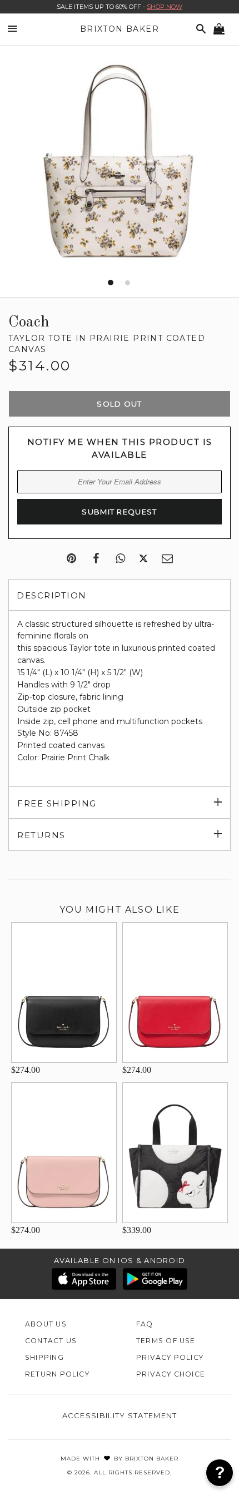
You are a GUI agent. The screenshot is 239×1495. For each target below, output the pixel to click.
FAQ (144, 1324)
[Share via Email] (167, 559)
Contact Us (51, 1340)
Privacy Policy (169, 1357)
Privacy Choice (170, 1374)
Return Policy (57, 1374)
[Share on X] (143, 559)
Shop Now (164, 7)
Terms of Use (166, 1340)
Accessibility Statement (119, 1415)
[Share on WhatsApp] (120, 559)
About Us (46, 1324)
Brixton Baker (119, 29)
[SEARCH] (199, 29)
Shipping (44, 1357)
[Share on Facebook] (95, 559)
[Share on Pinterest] (71, 559)
